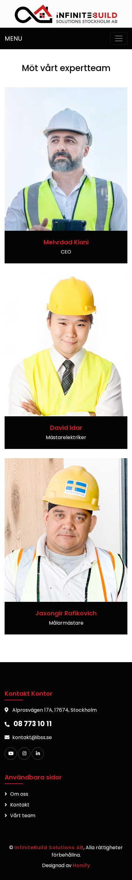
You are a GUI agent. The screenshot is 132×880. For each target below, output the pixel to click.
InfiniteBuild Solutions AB (48, 847)
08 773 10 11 (33, 724)
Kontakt (19, 804)
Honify (81, 865)
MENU (13, 38)
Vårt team (22, 815)
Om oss (19, 794)
